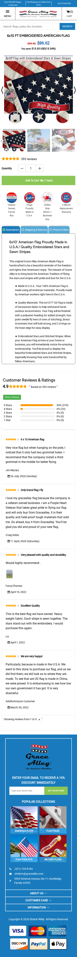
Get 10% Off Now (56, 791)
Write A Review (12, 397)
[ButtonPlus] (40, 168)
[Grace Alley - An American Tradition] (38, 13)
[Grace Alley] (38, 756)
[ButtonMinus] (22, 168)
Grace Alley (37, 919)
